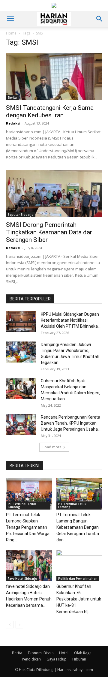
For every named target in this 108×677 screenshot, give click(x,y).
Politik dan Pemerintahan (78, 578)
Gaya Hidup (56, 659)
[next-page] (19, 624)
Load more (52, 447)
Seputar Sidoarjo (21, 214)
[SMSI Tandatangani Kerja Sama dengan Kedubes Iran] (54, 76)
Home (11, 33)
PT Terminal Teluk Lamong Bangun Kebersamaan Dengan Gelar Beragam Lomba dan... (77, 527)
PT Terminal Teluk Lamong (22, 505)
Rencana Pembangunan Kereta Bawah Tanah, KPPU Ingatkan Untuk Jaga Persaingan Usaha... (70, 423)
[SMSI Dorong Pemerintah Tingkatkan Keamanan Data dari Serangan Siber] (54, 193)
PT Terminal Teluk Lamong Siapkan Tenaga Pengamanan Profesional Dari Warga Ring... (28, 527)
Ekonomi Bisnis (40, 652)
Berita (12, 97)
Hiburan (79, 659)
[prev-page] (10, 624)
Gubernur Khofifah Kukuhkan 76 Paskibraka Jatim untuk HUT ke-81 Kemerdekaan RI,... (78, 599)
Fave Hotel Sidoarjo (22, 578)
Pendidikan (31, 659)
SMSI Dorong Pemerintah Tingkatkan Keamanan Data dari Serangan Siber (50, 232)
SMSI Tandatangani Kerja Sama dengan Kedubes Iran (50, 111)
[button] (10, 19)
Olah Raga (83, 652)
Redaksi (13, 123)
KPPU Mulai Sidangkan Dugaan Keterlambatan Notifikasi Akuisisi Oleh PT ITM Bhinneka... (70, 320)
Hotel (63, 652)
